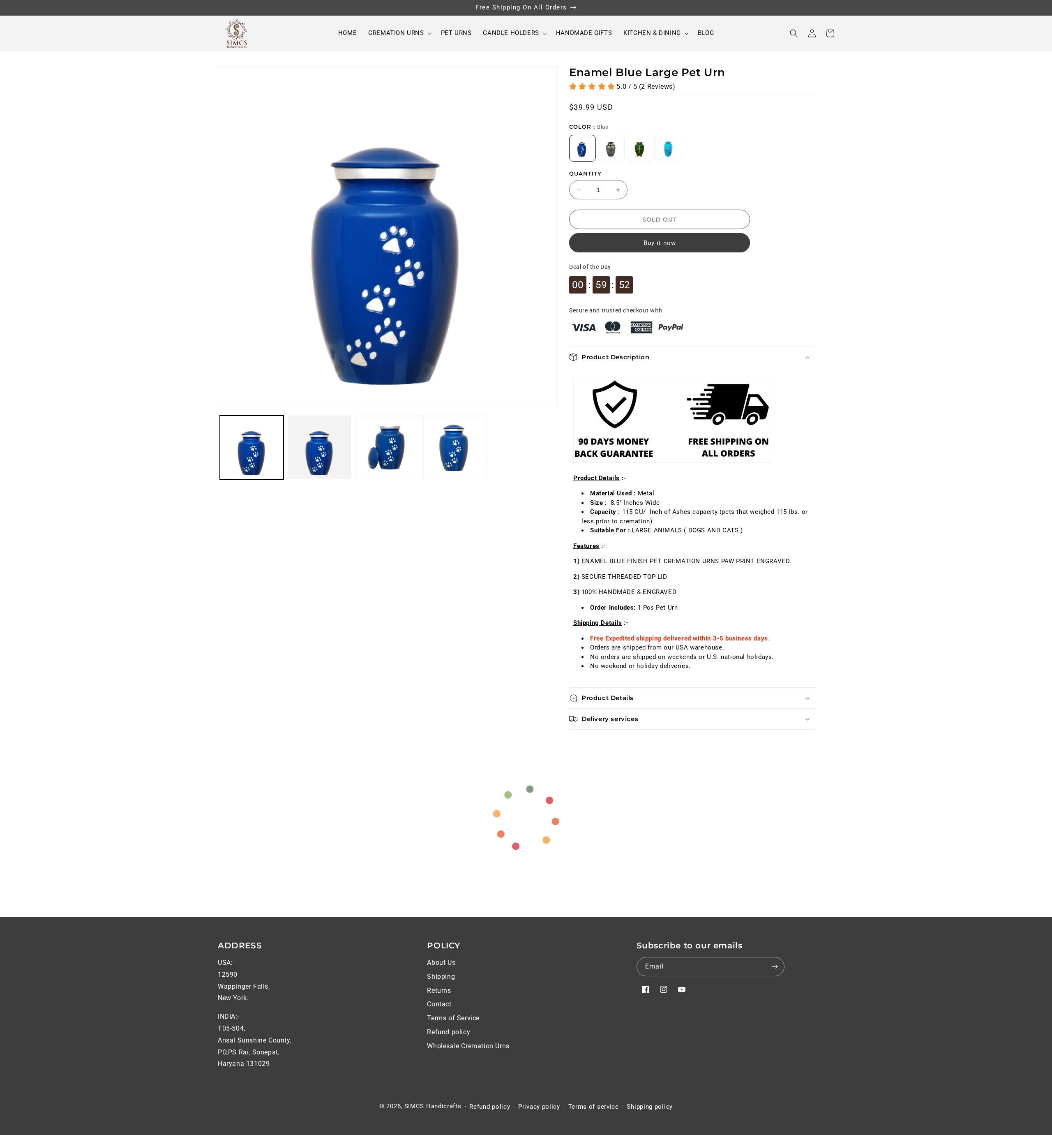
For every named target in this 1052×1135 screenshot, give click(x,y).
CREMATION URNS (396, 33)
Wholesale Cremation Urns (468, 1046)
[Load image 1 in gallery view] (252, 447)
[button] (398, 33)
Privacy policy (539, 1106)
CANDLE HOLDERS (511, 33)
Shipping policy (650, 1106)
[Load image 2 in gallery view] (319, 447)
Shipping (441, 976)
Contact (439, 1004)
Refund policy (448, 1032)
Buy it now (660, 243)
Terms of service (593, 1106)
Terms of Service (453, 1018)
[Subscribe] (775, 966)
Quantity (585, 173)
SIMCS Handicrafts (432, 1106)
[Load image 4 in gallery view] (455, 447)
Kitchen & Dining (652, 33)
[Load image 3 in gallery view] (387, 447)
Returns (439, 990)
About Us (441, 962)
